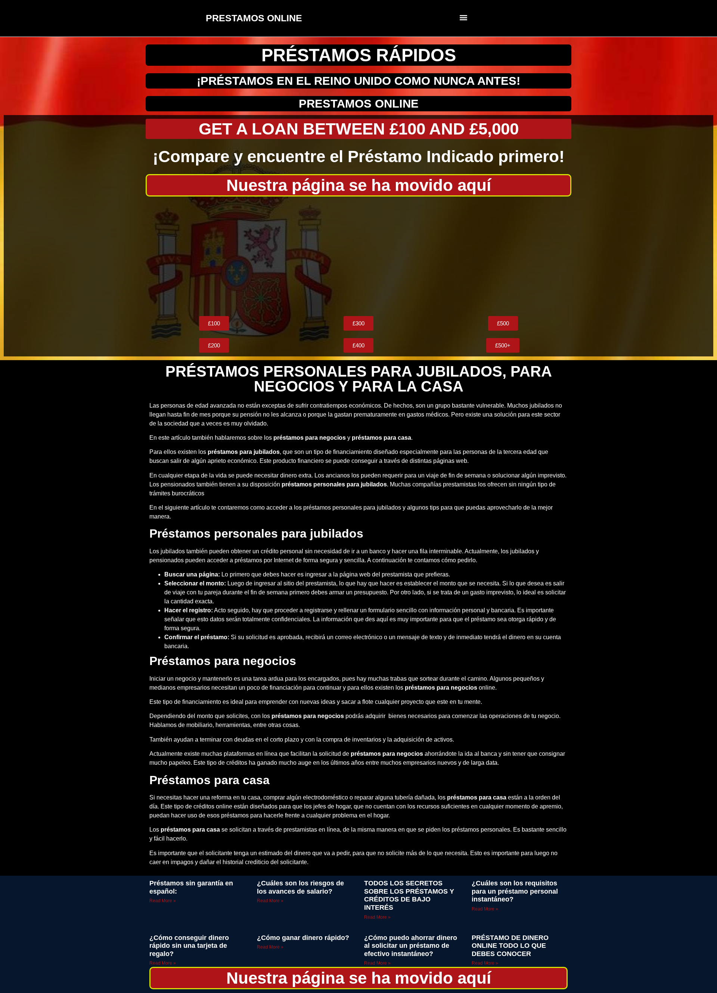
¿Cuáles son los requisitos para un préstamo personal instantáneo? (515, 891)
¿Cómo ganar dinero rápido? (303, 937)
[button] (463, 17)
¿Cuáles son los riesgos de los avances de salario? (300, 887)
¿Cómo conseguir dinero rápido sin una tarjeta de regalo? (189, 946)
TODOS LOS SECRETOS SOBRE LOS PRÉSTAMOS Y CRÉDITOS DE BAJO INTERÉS (409, 895)
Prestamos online (359, 103)
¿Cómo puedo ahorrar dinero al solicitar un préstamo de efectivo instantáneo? (410, 946)
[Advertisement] (358, 256)
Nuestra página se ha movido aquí (358, 185)
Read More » (162, 900)
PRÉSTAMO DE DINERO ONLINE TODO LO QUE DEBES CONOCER (510, 946)
